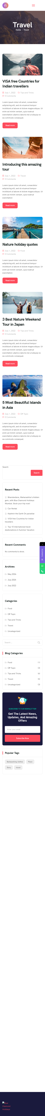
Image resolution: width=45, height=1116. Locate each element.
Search (5, 467)
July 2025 (12, 580)
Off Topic (24, 414)
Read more (10, 125)
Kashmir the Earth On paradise (21, 513)
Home (18, 30)
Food (22, 251)
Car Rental (12, 508)
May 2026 (12, 574)
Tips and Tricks (27, 92)
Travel (23, 176)
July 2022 (12, 585)
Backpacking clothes (15, 762)
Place (30, 762)
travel (18, 767)
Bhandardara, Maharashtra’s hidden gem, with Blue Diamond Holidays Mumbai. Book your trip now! (22, 500)
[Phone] (42, 571)
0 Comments (10, 96)
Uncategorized (14, 631)
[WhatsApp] (42, 566)
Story (9, 767)
